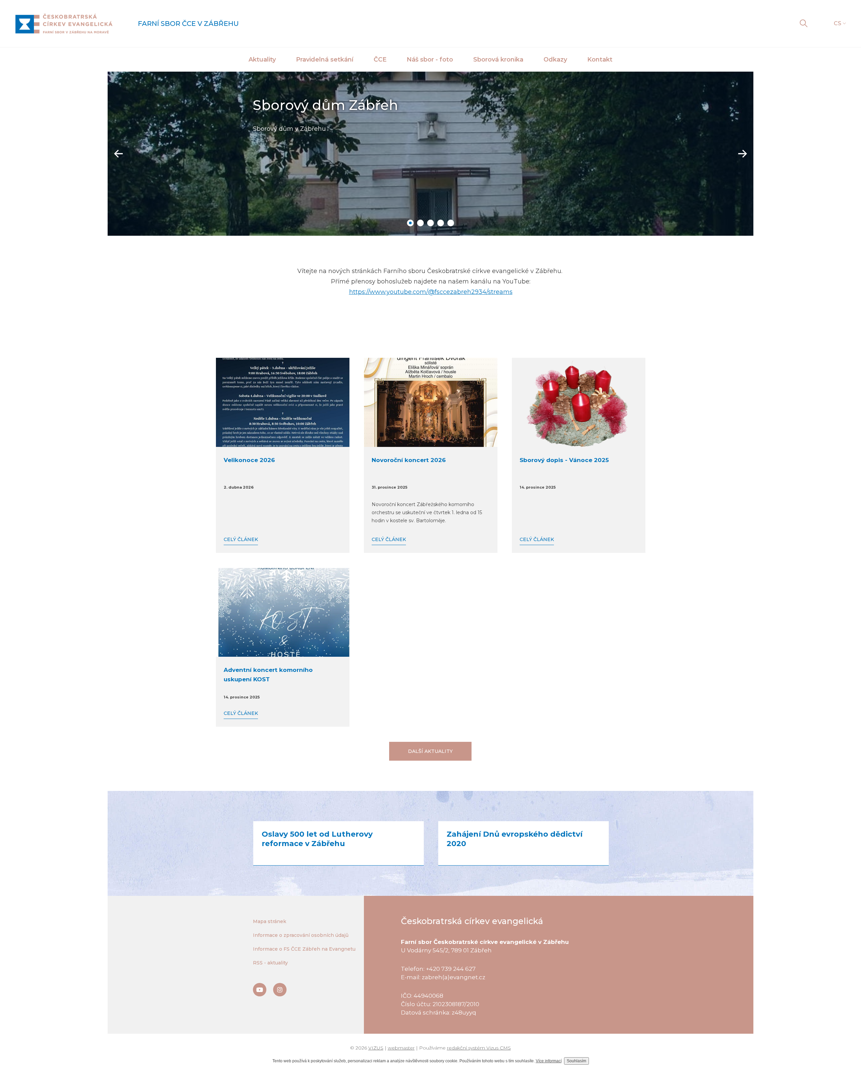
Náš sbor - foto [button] (430, 59)
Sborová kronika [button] (498, 59)
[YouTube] (259, 989)
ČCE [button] (380, 59)
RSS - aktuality (270, 963)
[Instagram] (280, 989)
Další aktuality (430, 751)
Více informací (549, 1061)
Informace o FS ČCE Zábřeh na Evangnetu (304, 949)
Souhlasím (576, 1061)
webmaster (401, 1048)
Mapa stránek (269, 921)
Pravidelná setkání (324, 59)
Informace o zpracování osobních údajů (300, 935)
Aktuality (262, 59)
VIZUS (375, 1048)
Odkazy (555, 59)
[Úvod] (64, 23)
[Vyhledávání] (803, 23)
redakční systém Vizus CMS (479, 1048)
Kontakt (599, 59)
